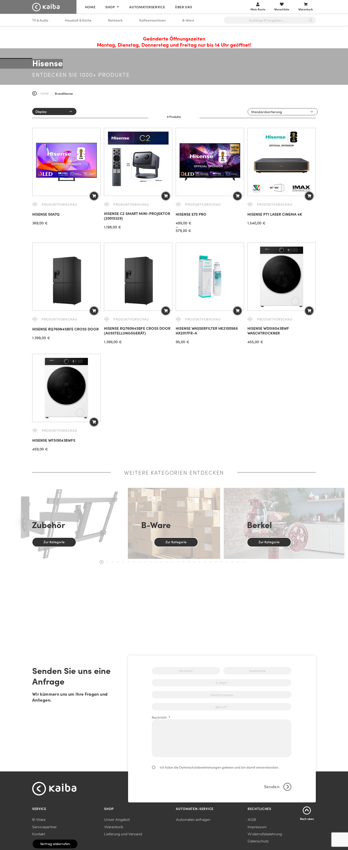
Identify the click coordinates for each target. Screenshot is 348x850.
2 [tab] (107, 562)
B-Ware (188, 20)
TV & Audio (40, 20)
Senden (272, 787)
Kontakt (38, 834)
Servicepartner (44, 827)
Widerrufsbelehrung (265, 834)
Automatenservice (147, 6)
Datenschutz (258, 841)
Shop (110, 6)
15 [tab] (178, 562)
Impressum (257, 827)
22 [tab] (216, 562)
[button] (94, 196)
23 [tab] (221, 562)
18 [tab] (194, 562)
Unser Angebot (117, 819)
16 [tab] (183, 562)
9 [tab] (145, 562)
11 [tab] (156, 562)
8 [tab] (140, 562)
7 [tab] (134, 562)
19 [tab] (199, 562)
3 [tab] (112, 562)
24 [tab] (227, 562)
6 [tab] (129, 562)
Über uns (183, 6)
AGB (252, 819)
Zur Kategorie (54, 541)
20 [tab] (205, 562)
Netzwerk (115, 20)
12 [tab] (161, 562)
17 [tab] (189, 562)
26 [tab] (238, 562)
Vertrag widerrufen (55, 843)
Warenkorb (113, 827)
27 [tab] (244, 562)
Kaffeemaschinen (152, 20)
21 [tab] (210, 562)
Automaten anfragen (193, 819)
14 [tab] (172, 562)
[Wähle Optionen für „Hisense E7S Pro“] (237, 196)
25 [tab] (232, 562)
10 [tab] (150, 562)
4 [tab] (118, 562)
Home (90, 6)
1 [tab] (101, 562)
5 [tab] (123, 562)
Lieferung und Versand (123, 834)
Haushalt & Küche (78, 20)
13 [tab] (167, 562)
